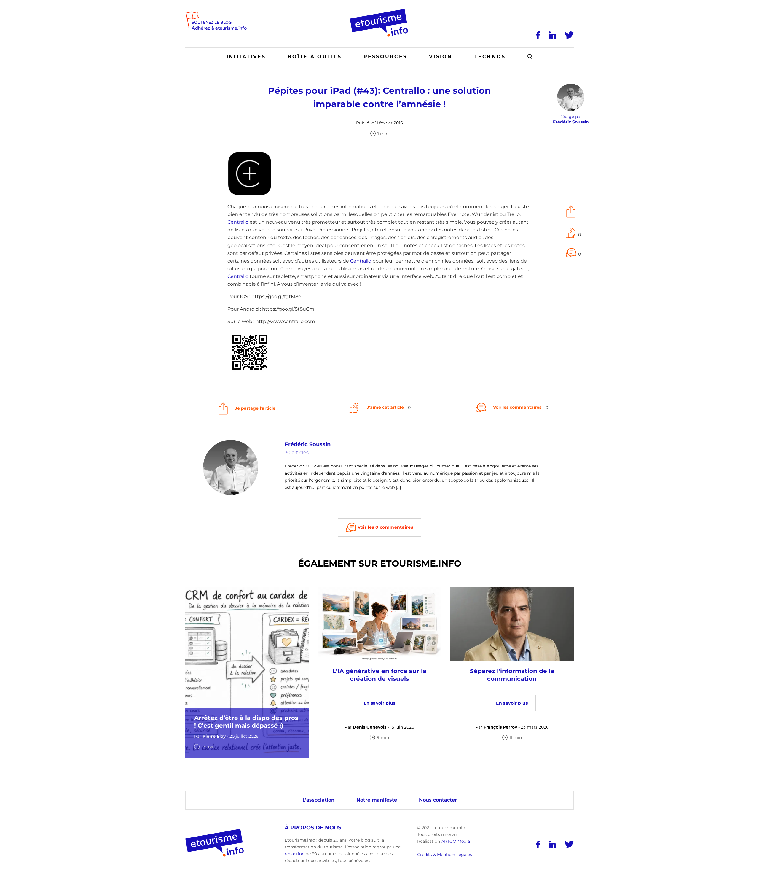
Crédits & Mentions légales (444, 854)
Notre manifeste (376, 800)
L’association (318, 800)
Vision (440, 56)
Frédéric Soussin (308, 444)
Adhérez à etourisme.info (219, 28)
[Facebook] (538, 35)
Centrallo (237, 222)
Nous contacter (438, 800)
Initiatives (246, 56)
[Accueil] (379, 11)
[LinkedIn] (552, 35)
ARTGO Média (455, 841)
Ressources (385, 56)
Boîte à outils (314, 56)
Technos (490, 56)
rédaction (294, 853)
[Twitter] (569, 35)
